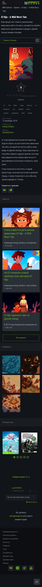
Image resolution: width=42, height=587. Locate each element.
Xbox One (29, 105)
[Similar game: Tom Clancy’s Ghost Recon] (29, 443)
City (14, 109)
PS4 (9, 105)
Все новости (21, 338)
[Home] (32, 3)
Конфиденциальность (10, 532)
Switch (22, 105)
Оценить (21, 100)
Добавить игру (8, 556)
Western (30, 113)
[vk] (11, 568)
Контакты (6, 542)
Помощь (6, 563)
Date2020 (20, 109)
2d (36, 105)
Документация (8, 560)
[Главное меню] (5, 2)
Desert (28, 109)
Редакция (6, 546)
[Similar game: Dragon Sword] (11, 442)
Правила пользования (10, 539)
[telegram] (24, 568)
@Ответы (30, 502)
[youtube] (31, 568)
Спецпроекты (7, 553)
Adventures (6, 109)
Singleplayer (15, 113)
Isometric (6, 113)
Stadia (15, 105)
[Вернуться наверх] (37, 582)
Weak (23, 113)
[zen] (17, 568)
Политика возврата (9, 535)
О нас (5, 549)
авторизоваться (17, 516)
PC (4, 105)
